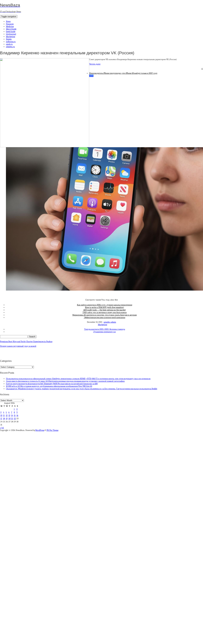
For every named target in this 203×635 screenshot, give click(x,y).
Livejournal (11, 34)
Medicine (10, 26)
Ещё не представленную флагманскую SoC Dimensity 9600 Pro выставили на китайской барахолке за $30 (52, 383)
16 (17, 415)
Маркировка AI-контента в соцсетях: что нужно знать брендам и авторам (104, 315)
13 (9, 415)
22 (15, 418)
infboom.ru (11, 41)
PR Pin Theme (52, 430)
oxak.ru (9, 44)
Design (9, 39)
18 (4, 418)
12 (7, 415)
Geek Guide (10, 31)
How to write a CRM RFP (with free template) (104, 307)
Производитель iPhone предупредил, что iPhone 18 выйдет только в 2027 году (123, 73)
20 (9, 418)
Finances (10, 24)
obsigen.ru (10, 46)
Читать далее (94, 64)
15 (15, 415)
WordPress (39, 430)
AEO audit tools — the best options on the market (104, 310)
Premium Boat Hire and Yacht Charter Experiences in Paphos (26, 341)
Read (91, 75)
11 (4, 415)
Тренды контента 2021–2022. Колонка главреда (104, 329)
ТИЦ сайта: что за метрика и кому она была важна (104, 312)
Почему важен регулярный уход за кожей (18, 346)
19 (7, 418)
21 (12, 418)
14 (12, 415)
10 (1, 415)
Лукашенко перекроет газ (104, 331)
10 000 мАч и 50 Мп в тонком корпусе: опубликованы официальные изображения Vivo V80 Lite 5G (49, 386)
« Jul (2, 427)
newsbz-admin (110, 322)
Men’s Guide (11, 29)
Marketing (10, 36)
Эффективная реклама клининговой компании (104, 317)
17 (1, 418)
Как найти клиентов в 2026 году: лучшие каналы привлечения (104, 305)
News (8, 21)
